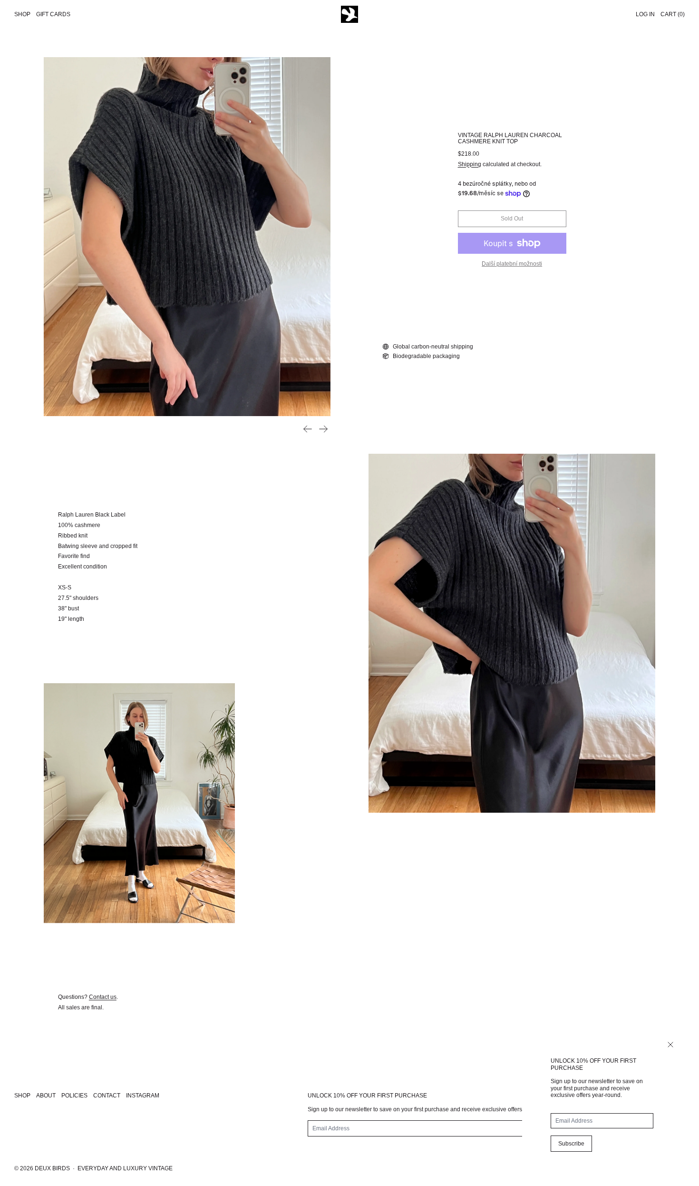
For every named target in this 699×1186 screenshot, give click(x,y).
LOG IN (645, 14)
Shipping (469, 164)
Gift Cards (53, 14)
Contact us (102, 997)
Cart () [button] (672, 14)
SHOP (22, 1095)
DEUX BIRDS (52, 1168)
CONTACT (106, 1095)
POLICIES (74, 1095)
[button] (187, 236)
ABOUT (46, 1095)
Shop (22, 14)
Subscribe (571, 1143)
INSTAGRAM (142, 1095)
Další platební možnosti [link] (512, 263)
